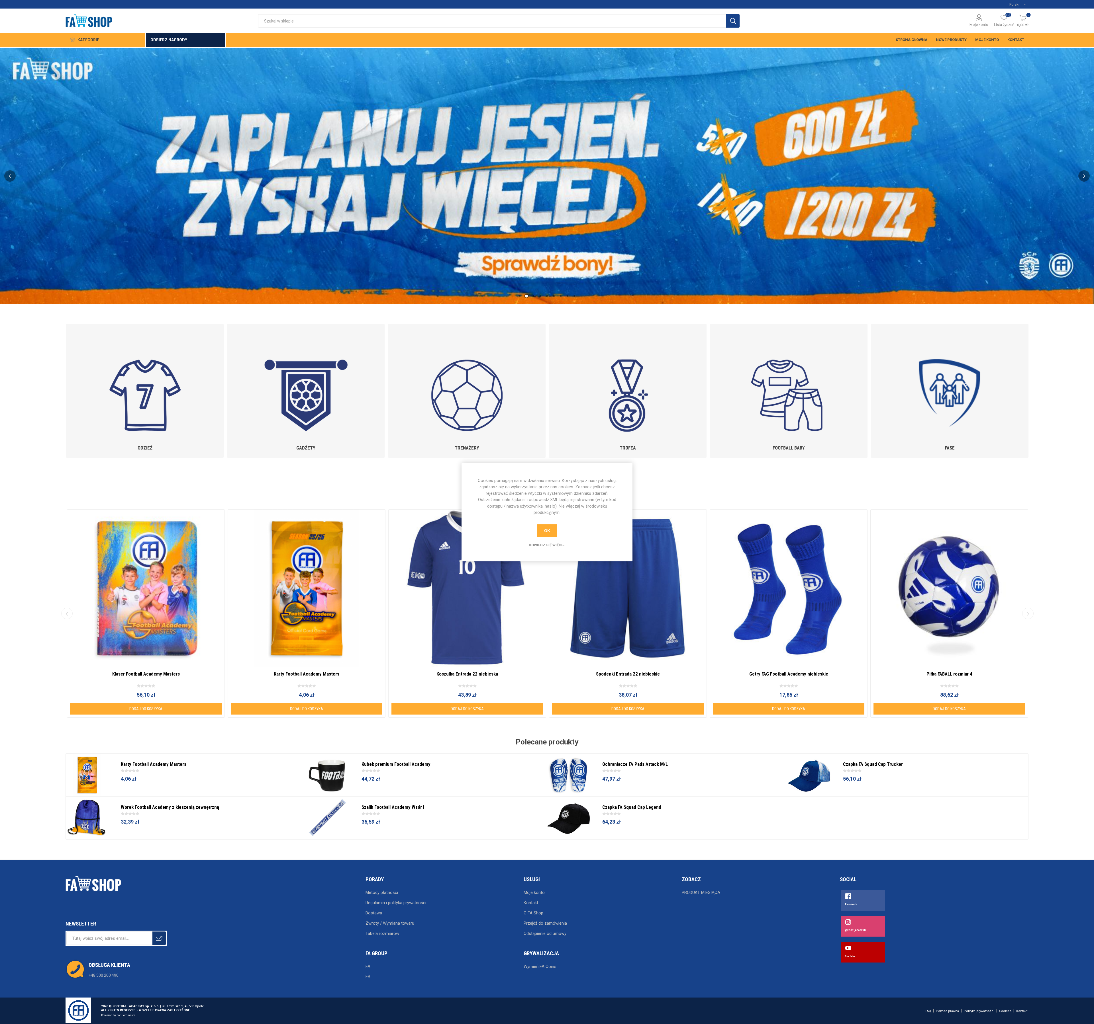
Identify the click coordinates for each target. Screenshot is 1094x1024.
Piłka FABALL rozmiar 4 (949, 674)
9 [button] (574, 296)
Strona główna (911, 40)
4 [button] (540, 296)
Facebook (851, 904)
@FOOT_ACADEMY (855, 930)
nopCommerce (126, 1015)
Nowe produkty (951, 40)
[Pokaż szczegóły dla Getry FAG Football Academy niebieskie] (788, 588)
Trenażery (467, 448)
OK (547, 530)
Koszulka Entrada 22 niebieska (467, 674)
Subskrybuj (159, 938)
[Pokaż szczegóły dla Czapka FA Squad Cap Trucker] (809, 775)
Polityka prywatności (979, 1011)
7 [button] (560, 296)
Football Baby (789, 448)
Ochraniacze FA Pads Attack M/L (635, 764)
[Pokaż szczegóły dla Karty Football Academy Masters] (306, 588)
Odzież (145, 448)
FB (368, 976)
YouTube (850, 956)
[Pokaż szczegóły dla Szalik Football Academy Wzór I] (328, 818)
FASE (950, 448)
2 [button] (526, 296)
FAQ (928, 1011)
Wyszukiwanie (733, 21)
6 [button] (554, 296)
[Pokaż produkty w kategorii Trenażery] (467, 382)
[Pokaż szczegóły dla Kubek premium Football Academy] (328, 775)
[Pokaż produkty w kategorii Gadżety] (306, 382)
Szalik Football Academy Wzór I (393, 807)
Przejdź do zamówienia (545, 923)
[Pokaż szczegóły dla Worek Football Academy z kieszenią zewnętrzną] (87, 818)
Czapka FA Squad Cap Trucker (873, 764)
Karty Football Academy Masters (306, 674)
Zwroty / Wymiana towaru (390, 923)
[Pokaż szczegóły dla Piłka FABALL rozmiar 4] (949, 588)
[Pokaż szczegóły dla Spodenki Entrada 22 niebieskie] (628, 588)
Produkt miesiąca (701, 892)
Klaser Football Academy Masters (146, 674)
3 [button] (533, 296)
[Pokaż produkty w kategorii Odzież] (145, 382)
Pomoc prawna (947, 1011)
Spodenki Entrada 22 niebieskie (628, 674)
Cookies (1005, 1011)
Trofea (628, 448)
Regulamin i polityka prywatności (396, 902)
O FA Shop (533, 913)
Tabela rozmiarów (382, 933)
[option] (547, 176)
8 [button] (567, 296)
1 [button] (519, 296)
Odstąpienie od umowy (545, 933)
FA (368, 966)
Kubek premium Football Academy (396, 764)
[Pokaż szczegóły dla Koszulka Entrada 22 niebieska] (467, 588)
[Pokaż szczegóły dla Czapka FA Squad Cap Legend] (568, 818)
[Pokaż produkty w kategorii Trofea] (628, 382)
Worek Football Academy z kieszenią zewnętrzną (170, 807)
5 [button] (547, 296)
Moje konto (979, 24)
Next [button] (1084, 176)
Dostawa (374, 913)
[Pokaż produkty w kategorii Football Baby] (789, 382)
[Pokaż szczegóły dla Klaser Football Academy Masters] (145, 588)
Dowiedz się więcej (547, 545)
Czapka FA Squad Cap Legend (631, 807)
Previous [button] (10, 176)
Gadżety (305, 448)
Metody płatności (382, 892)
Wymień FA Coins (540, 966)
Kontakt (1015, 40)
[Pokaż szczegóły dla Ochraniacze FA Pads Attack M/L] (568, 775)
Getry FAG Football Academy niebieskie (788, 674)
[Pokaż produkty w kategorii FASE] (949, 382)
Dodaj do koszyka (145, 709)
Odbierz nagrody (168, 40)
